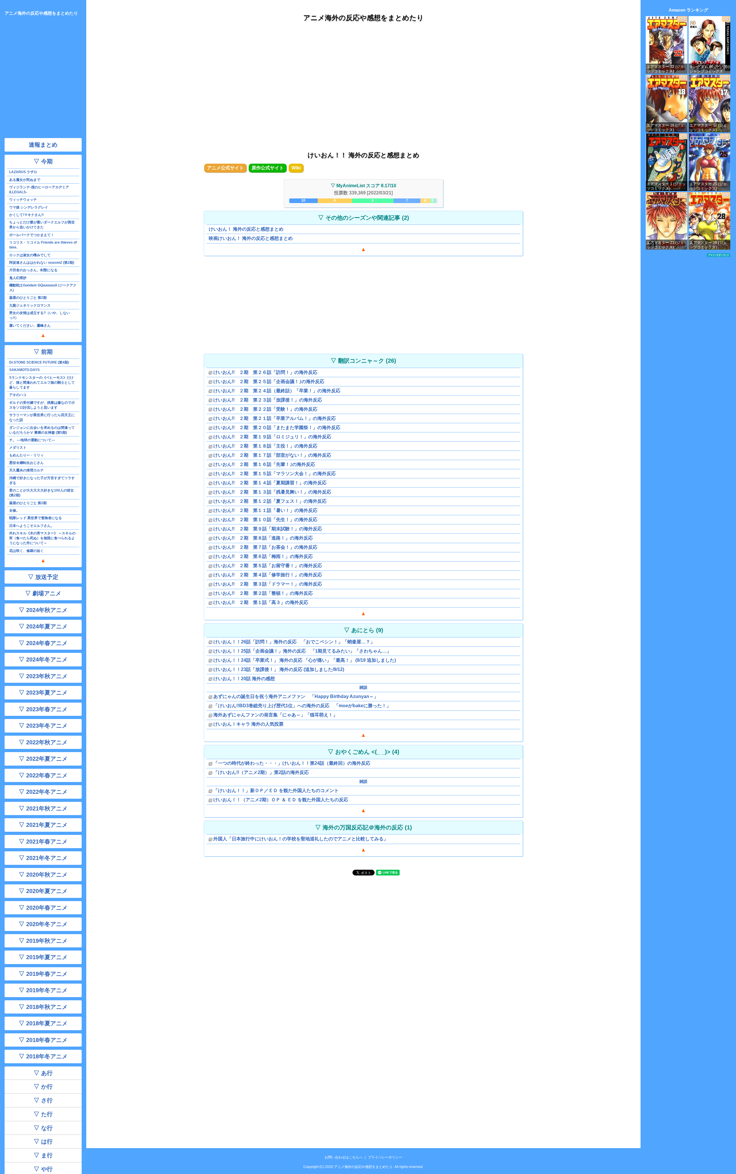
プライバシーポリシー (385, 1157)
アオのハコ (17, 395)
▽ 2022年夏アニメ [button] (43, 759)
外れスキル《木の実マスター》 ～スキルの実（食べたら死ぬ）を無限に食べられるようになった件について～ (42, 538)
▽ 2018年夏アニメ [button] (43, 1023)
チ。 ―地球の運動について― (32, 440)
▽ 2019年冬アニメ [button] (43, 990)
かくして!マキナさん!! (26, 215)
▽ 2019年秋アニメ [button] (43, 941)
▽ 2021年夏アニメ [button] (43, 825)
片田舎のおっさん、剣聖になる (33, 270)
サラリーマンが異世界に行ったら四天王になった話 (42, 417)
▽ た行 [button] (43, 1114)
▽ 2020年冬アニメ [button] (43, 924)
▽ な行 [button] (43, 1128)
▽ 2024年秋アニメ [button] (43, 610)
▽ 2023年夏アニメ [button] (43, 692)
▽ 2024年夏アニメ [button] (43, 626)
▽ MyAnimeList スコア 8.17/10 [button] (363, 185)
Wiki (296, 167)
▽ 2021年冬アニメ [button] (43, 858)
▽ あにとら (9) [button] (363, 630)
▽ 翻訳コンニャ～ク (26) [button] (363, 360)
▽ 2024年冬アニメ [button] (43, 659)
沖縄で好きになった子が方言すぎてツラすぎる (42, 480)
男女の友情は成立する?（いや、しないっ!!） (39, 315)
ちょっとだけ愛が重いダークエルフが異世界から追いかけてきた (42, 224)
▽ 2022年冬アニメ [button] (43, 792)
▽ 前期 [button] (43, 352)
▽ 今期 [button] (43, 161)
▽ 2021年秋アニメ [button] (43, 808)
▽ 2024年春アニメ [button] (43, 643)
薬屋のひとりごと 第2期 (28, 298)
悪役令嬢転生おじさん (26, 463)
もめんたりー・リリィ (26, 455)
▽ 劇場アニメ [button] (43, 593)
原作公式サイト (268, 167)
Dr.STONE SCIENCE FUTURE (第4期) (39, 362)
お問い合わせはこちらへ (344, 1157)
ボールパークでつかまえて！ (31, 235)
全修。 (14, 510)
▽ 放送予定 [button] (43, 577)
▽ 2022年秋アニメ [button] (43, 742)
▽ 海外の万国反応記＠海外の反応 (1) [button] (363, 827)
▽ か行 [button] (43, 1086)
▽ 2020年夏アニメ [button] (43, 891)
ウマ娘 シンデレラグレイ (28, 207)
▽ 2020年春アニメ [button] (43, 908)
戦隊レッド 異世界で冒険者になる (35, 518)
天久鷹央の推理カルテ (26, 470)
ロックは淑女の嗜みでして (30, 255)
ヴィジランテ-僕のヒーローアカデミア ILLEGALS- (39, 189)
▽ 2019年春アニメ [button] (43, 974)
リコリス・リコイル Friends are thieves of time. (43, 244)
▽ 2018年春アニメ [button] (43, 1040)
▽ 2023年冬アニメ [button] (43, 725)
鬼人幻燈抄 (17, 278)
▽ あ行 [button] (43, 1073)
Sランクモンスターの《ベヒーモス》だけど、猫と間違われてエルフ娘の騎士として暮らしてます (42, 382)
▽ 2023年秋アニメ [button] (43, 676)
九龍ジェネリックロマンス (30, 305)
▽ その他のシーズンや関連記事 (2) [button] (363, 218)
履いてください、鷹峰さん (30, 326)
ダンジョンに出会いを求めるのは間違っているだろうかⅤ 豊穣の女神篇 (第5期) (42, 430)
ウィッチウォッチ (23, 200)
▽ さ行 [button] (43, 1100)
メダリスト (17, 447)
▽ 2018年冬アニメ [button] (43, 1056)
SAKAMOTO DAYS (24, 370)
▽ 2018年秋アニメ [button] (43, 1007)
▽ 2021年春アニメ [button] (43, 841)
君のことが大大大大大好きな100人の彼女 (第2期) (41, 492)
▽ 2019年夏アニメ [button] (43, 957)
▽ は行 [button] (43, 1141)
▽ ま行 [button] (43, 1155)
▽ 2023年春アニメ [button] (43, 709)
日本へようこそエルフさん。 (31, 526)
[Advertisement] (363, 80)
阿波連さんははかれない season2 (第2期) (41, 263)
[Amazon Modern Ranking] (718, 255)
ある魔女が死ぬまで (24, 180)
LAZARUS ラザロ (23, 172)
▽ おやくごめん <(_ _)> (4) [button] (363, 752)
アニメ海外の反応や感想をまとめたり (363, 18)
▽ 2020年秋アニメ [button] (43, 874)
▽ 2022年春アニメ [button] (43, 775)
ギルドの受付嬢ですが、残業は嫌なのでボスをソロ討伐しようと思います (42, 405)
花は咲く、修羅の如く (26, 551)
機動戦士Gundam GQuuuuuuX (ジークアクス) (42, 287)
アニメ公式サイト (225, 167)
